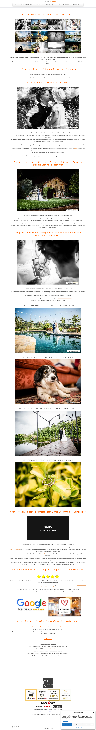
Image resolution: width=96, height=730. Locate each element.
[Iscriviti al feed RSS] (11, 727)
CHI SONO (16, 4)
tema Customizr (50, 728)
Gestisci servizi (65, 721)
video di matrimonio (15, 549)
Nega (77, 724)
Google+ (58, 712)
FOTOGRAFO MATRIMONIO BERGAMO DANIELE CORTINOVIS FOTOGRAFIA (47, 726)
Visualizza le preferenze (88, 724)
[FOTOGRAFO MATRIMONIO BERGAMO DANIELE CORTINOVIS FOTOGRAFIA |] (48, 1)
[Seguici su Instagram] (15, 727)
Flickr (50, 712)
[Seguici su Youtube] (17, 727)
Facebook (46, 712)
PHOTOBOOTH (66, 4)
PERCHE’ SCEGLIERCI (49, 4)
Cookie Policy (75, 727)
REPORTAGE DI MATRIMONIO (65, 298)
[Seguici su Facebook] (13, 727)
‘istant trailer (43, 554)
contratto (76, 148)
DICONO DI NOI (38, 4)
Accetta (67, 724)
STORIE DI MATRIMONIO (27, 4)
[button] (93, 712)
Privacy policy (80, 727)
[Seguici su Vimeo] (19, 727)
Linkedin (54, 712)
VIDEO (58, 4)
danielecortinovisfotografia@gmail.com (52, 648)
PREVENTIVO (75, 4)
